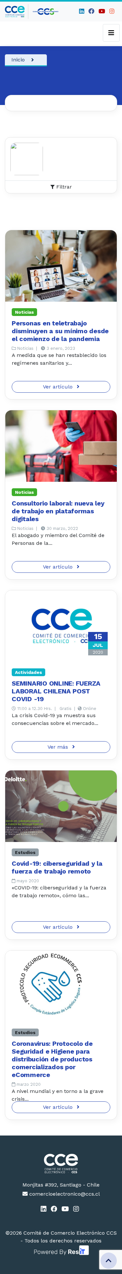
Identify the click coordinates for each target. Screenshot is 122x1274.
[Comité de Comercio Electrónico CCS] (61, 1163)
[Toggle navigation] (111, 33)
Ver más (58, 747)
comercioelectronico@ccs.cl (64, 1194)
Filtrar (63, 187)
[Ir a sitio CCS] (46, 11)
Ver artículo (58, 387)
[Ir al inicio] (16, 11)
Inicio (18, 60)
